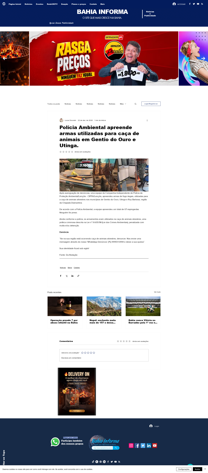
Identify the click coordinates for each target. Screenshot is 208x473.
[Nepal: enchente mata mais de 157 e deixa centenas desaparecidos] (104, 306)
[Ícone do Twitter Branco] (111, 461)
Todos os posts (53, 104)
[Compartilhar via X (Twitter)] (66, 276)
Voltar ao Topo (4, 459)
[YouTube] (154, 445)
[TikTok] (93, 461)
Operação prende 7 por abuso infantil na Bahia (64, 321)
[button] (135, 104)
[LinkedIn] (148, 445)
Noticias (63, 268)
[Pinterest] (100, 461)
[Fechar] (205, 469)
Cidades (77, 268)
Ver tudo (157, 292)
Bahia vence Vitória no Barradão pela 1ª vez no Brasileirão (143, 321)
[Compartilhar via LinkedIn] (72, 276)
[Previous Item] (203, 58)
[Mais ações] (147, 120)
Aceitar (197, 469)
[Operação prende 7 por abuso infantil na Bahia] (65, 306)
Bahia (70, 268)
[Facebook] (137, 445)
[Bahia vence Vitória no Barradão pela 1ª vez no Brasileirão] (143, 306)
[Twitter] (143, 445)
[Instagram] (131, 445)
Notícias (68, 104)
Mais (122, 104)
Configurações (183, 469)
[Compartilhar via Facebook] (60, 276)
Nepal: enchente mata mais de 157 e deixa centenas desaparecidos (103, 321)
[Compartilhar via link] (78, 276)
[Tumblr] (96, 461)
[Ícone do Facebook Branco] (108, 461)
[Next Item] (5, 58)
